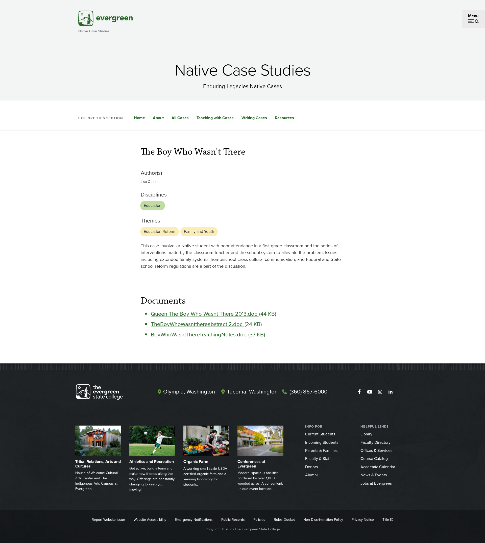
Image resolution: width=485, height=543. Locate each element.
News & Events (373, 475)
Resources (284, 118)
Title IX (387, 519)
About (158, 118)
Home (139, 118)
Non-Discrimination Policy (323, 519)
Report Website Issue (108, 519)
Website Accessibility (150, 519)
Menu (473, 16)
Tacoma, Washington (252, 391)
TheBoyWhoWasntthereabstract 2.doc (197, 324)
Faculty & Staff (317, 458)
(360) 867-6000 (308, 391)
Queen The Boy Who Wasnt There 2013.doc (205, 314)
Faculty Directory (375, 442)
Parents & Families (321, 450)
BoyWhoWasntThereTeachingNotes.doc (199, 334)
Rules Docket (284, 519)
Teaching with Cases (215, 118)
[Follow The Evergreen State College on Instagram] (380, 392)
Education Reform (159, 231)
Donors (311, 467)
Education (152, 205)
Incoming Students (321, 442)
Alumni (311, 475)
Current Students (320, 434)
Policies (259, 519)
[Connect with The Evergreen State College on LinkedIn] (390, 392)
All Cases (180, 118)
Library (366, 434)
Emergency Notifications (194, 519)
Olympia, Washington (189, 391)
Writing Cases (254, 118)
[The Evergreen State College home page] (108, 393)
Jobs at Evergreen (376, 483)
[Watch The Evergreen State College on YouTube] (369, 392)
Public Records (233, 519)
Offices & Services (376, 450)
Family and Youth (199, 231)
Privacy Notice (363, 519)
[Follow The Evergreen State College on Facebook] (359, 392)
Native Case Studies (94, 31)
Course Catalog (374, 458)
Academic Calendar (377, 467)
